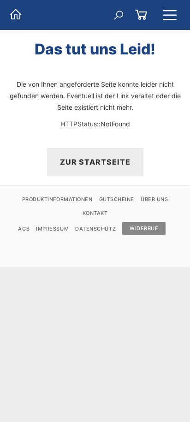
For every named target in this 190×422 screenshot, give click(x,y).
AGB (24, 229)
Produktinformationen (57, 199)
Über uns (154, 199)
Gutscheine (117, 199)
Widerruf (144, 228)
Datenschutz (95, 229)
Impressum (52, 229)
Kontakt (95, 213)
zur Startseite (95, 161)
